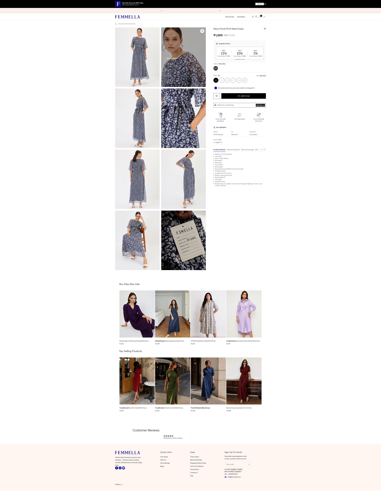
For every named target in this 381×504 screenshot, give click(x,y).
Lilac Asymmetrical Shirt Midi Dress (243, 341)
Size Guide (164, 457)
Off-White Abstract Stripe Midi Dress (203, 341)
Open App (259, 4)
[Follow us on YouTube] (123, 467)
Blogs (162, 466)
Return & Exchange (247, 149)
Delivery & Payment (233, 149)
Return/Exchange (196, 460)
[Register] (247, 464)
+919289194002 (233, 474)
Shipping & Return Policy (198, 463)
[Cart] (260, 17)
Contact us (194, 473)
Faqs (191, 476)
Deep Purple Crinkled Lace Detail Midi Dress (134, 341)
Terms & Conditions (196, 466)
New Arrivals (229, 17)
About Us (163, 460)
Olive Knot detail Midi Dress (169, 408)
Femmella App (165, 463)
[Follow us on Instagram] (120, 467)
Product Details (219, 149)
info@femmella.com (234, 477)
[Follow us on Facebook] (116, 467)
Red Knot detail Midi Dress (133, 408)
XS (216, 80)
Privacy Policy (194, 469)
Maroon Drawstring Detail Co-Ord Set (238, 408)
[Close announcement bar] (265, 4)
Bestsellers (241, 17)
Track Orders (194, 457)
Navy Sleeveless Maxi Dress (169, 341)
